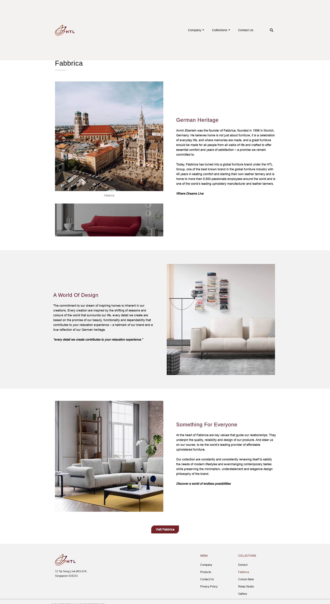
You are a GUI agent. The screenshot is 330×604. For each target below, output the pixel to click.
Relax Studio (246, 586)
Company (194, 30)
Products (205, 572)
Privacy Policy (209, 586)
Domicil (243, 564)
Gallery (242, 593)
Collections (219, 30)
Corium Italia (246, 579)
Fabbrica (243, 572)
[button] (271, 30)
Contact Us (245, 30)
